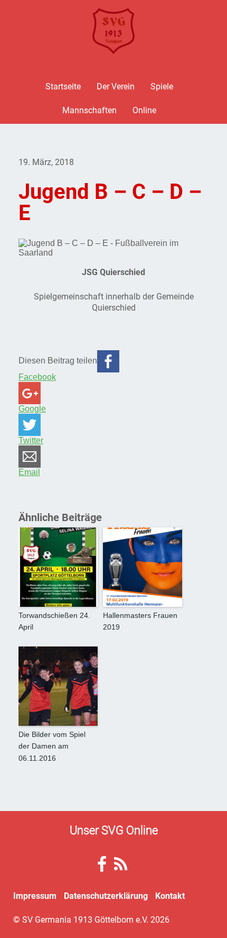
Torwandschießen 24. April (54, 621)
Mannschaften (89, 109)
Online (144, 109)
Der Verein (116, 86)
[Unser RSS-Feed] (120, 866)
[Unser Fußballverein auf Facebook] (102, 866)
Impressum (34, 895)
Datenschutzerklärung (106, 895)
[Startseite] (113, 31)
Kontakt (170, 895)
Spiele (161, 86)
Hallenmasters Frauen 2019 (140, 621)
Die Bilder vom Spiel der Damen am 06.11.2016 (52, 746)
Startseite (63, 86)
